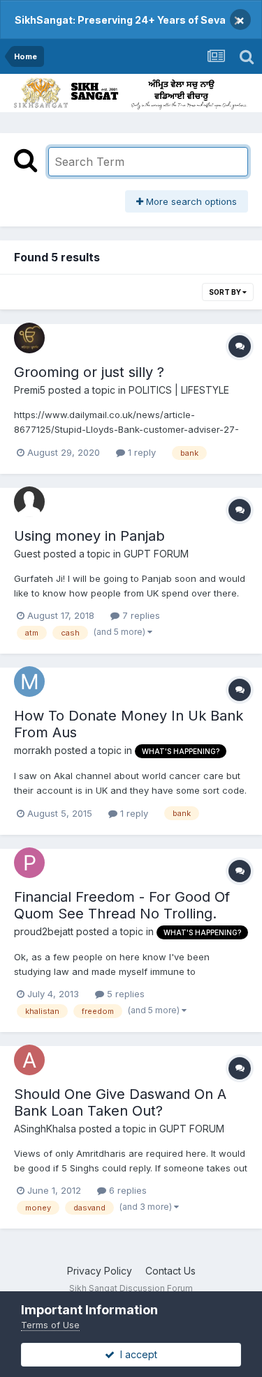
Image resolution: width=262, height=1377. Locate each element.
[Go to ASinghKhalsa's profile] (29, 1060)
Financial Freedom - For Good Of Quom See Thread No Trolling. (122, 905)
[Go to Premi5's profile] (29, 338)
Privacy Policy (99, 1271)
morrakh (33, 750)
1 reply (140, 452)
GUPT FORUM (156, 554)
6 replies (126, 1190)
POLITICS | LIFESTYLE (179, 390)
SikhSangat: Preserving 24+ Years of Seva (120, 20)
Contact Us (170, 1271)
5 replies (124, 993)
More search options (190, 201)
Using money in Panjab (89, 536)
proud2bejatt (43, 931)
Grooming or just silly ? (89, 372)
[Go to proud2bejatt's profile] (29, 862)
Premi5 (29, 390)
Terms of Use (50, 1324)
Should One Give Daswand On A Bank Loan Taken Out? (120, 1102)
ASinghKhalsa (45, 1128)
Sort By (225, 292)
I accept (136, 1354)
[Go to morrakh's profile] (29, 681)
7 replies (139, 615)
